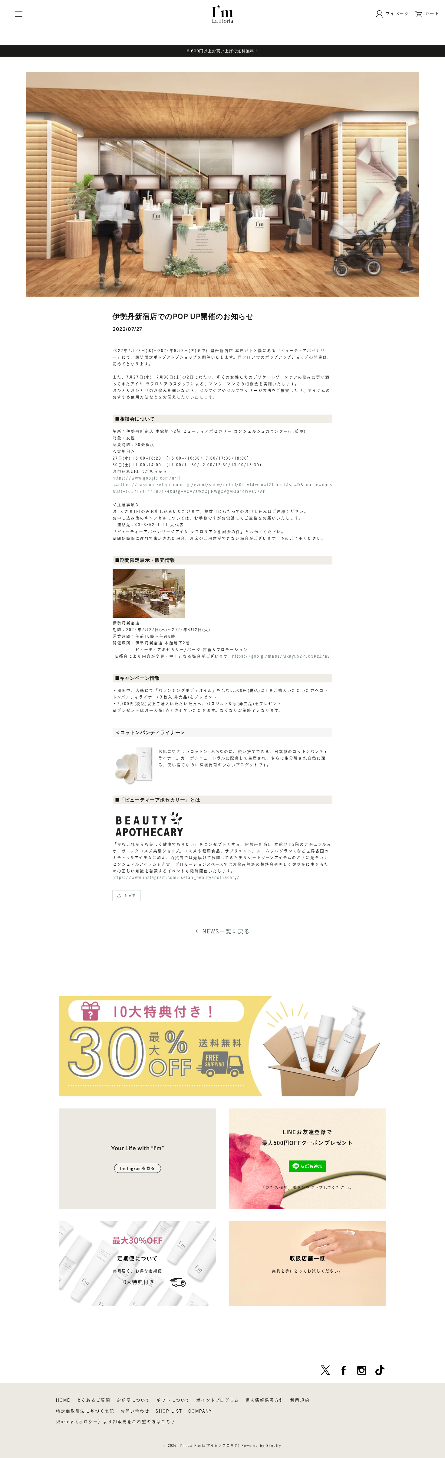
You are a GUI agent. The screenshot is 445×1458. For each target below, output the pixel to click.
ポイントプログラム (217, 1400)
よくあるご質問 (93, 1400)
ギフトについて (173, 1400)
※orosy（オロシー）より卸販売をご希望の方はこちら (116, 1422)
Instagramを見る (137, 1168)
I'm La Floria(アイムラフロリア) (210, 1445)
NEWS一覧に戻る (226, 931)
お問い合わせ (135, 1411)
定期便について (133, 1400)
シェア (130, 895)
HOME (63, 1400)
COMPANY (200, 1411)
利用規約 (299, 1400)
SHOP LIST (169, 1411)
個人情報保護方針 (264, 1400)
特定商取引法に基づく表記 (85, 1411)
